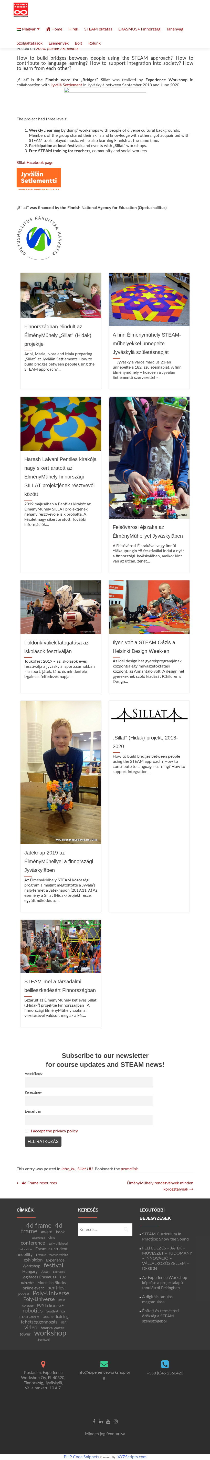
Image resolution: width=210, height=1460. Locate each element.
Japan (45, 1272)
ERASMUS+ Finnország (139, 29)
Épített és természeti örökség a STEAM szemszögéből (160, 1316)
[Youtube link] (108, 1421)
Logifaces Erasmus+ (39, 1277)
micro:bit (27, 1283)
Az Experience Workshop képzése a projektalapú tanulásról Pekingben (164, 1283)
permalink (129, 1169)
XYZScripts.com (132, 1457)
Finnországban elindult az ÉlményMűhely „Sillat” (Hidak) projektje (57, 335)
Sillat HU (85, 1169)
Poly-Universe (51, 1293)
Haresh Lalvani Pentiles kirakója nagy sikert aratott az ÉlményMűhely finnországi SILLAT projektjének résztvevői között (60, 476)
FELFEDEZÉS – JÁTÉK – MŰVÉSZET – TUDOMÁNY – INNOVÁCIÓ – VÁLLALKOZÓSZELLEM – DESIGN (167, 1258)
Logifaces (59, 1271)
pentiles (55, 1288)
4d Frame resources (37, 1183)
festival (53, 1266)
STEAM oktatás (98, 29)
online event (33, 1288)
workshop (50, 1333)
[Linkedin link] (101, 1421)
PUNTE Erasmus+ (50, 1305)
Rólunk (94, 43)
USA (63, 1322)
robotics (33, 1310)
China (51, 1237)
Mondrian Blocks (51, 1283)
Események (59, 43)
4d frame (38, 1226)
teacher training (55, 1317)
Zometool (44, 1339)
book (60, 1232)
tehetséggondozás (39, 1322)
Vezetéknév (34, 1074)
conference (33, 1243)
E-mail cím (33, 1111)
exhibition (33, 1260)
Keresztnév (33, 1092)
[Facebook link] (94, 1421)
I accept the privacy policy (54, 1131)
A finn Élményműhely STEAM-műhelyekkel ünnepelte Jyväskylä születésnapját (147, 343)
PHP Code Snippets (81, 1457)
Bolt (78, 43)
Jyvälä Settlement (66, 85)
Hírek (73, 29)
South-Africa (55, 1311)
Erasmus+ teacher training (52, 1255)
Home (56, 29)
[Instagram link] (116, 1421)
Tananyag (174, 29)
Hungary (30, 1271)
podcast (23, 1294)
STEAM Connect (29, 1317)
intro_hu (68, 1169)
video (30, 1327)
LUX (63, 1277)
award (46, 1232)
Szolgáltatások (30, 43)
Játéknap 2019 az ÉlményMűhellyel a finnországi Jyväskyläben (58, 861)
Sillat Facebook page (35, 163)
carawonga (38, 1237)
